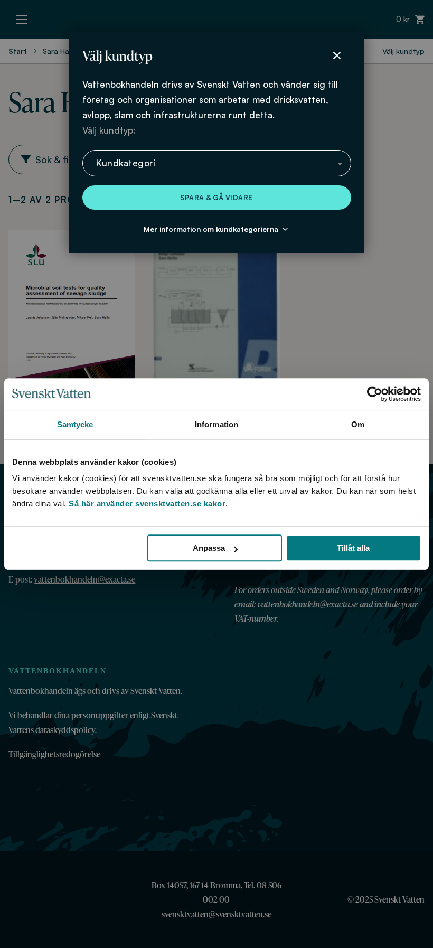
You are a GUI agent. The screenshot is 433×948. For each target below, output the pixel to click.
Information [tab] (216, 424)
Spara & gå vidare (216, 197)
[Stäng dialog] (337, 55)
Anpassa (209, 547)
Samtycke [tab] (75, 424)
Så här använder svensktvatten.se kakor (147, 503)
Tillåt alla (353, 547)
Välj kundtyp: (108, 130)
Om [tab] (357, 424)
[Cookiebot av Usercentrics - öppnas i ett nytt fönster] (374, 394)
